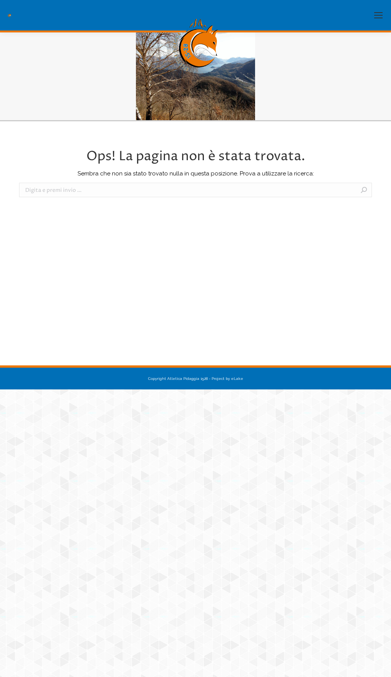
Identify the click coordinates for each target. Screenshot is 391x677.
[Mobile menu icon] (378, 15)
